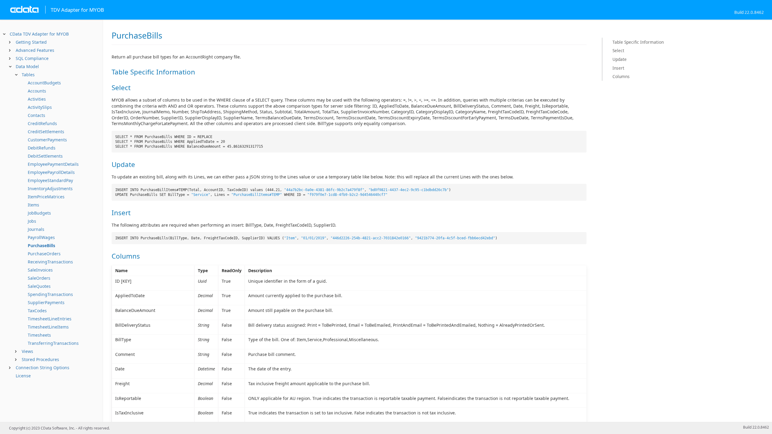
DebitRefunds (41, 148)
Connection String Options (42, 367)
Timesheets (39, 335)
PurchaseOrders (44, 253)
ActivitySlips (40, 107)
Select (618, 50)
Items (33, 205)
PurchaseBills (41, 245)
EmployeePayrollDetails (51, 172)
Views (27, 351)
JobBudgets (39, 213)
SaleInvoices (40, 270)
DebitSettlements (45, 156)
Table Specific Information (638, 42)
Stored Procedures (40, 359)
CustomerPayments (47, 140)
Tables (28, 74)
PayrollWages (41, 237)
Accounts (37, 91)
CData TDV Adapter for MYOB (39, 34)
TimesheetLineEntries (49, 319)
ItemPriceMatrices (46, 197)
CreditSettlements (46, 131)
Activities (37, 99)
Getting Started (31, 42)
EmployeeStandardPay (50, 180)
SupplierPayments (46, 302)
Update (619, 59)
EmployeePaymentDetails (53, 164)
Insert (618, 68)
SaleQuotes (39, 286)
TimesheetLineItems (48, 327)
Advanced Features (35, 50)
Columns (621, 76)
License (23, 376)
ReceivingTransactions (50, 262)
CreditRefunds (42, 123)
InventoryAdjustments (50, 188)
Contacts (36, 115)
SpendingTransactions (50, 294)
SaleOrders (39, 278)
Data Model (27, 66)
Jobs (32, 221)
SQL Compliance (32, 58)
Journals (36, 229)
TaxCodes (37, 310)
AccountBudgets (44, 83)
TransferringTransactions (53, 343)
